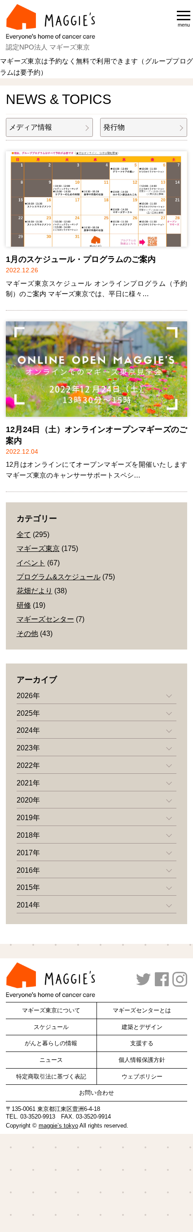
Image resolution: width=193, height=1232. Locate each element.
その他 (27, 633)
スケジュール (51, 1027)
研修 (24, 605)
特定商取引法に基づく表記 (51, 1076)
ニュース (51, 1059)
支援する (142, 1043)
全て (24, 534)
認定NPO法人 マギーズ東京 (48, 47)
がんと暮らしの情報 (51, 1043)
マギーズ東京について (51, 1010)
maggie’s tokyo (58, 1126)
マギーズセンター (45, 619)
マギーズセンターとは (142, 1010)
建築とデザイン (142, 1027)
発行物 (114, 127)
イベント (31, 563)
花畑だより (35, 591)
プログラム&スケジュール (59, 577)
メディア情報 (30, 127)
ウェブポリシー (142, 1076)
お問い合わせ (96, 1092)
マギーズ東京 (38, 548)
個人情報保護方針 (141, 1059)
